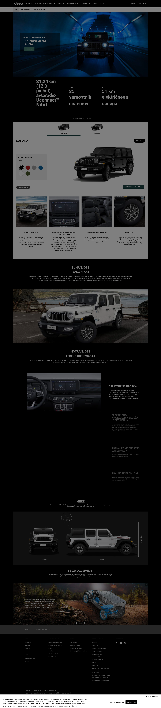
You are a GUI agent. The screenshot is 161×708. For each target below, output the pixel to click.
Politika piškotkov (47, 706)
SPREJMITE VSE (131, 702)
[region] (80, 701)
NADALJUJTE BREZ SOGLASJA (152, 696)
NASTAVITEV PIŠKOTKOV (117, 702)
